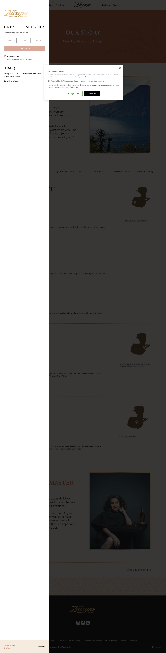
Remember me (13, 56)
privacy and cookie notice (101, 85)
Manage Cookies (74, 94)
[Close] (120, 68)
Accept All (92, 94)
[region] (83, 82)
